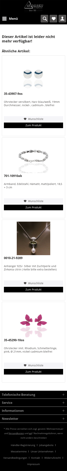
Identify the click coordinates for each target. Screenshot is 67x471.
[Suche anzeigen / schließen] (44, 18)
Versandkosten (16, 433)
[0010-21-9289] (33, 238)
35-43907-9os (13, 94)
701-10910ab (13, 176)
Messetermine (19, 451)
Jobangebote (46, 445)
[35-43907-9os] (33, 74)
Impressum (33, 464)
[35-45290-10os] (33, 320)
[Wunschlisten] (53, 18)
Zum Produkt (33, 125)
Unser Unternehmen (42, 451)
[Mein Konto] (62, 18)
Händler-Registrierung (23, 445)
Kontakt (35, 457)
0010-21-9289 (13, 258)
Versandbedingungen (15, 457)
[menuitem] (10, 18)
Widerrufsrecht (52, 457)
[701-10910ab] (33, 156)
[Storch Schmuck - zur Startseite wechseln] (33, 6)
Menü (13, 18)
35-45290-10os (14, 340)
